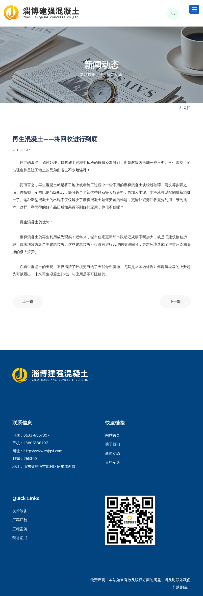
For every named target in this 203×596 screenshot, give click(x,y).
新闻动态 (112, 453)
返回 (186, 107)
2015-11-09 (21, 150)
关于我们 (112, 444)
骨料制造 (112, 462)
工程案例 (19, 529)
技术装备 (19, 510)
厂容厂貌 (19, 519)
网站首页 (88, 74)
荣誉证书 (19, 538)
